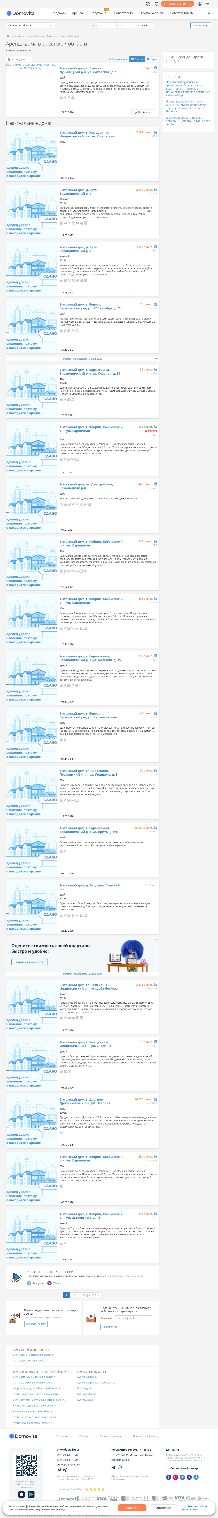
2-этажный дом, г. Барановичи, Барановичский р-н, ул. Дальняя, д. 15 (90, 658)
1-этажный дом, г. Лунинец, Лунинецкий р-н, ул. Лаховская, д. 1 (88, 70)
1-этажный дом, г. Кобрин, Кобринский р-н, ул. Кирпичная (91, 429)
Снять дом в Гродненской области (33, 1354)
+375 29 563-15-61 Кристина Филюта (132, 1455)
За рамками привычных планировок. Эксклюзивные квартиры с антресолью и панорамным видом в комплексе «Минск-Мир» (188, 88)
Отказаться (163, 1508)
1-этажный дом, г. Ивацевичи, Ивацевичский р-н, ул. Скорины (85, 1044)
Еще (201, 25)
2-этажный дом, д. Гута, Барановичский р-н (79, 191)
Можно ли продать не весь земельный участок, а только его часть (188, 121)
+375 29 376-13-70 (67, 1455)
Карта (153, 59)
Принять (132, 1508)
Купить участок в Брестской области (34, 1417)
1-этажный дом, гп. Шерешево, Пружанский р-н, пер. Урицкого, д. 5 (88, 772)
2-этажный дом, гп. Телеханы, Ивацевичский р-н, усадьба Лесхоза (89, 986)
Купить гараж (85, 1399)
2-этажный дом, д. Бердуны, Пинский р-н (90, 887)
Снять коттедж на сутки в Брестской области (39, 1399)
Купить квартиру (87, 1376)
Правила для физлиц (145, 1436)
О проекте (62, 1436)
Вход (206, 3)
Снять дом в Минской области (30, 1360)
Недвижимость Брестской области (27, 36)
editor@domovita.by (68, 1464)
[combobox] (30, 25)
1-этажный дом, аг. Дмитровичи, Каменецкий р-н (86, 486)
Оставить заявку (36, 1324)
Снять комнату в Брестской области (34, 1376)
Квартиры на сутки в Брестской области (36, 1388)
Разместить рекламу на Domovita (82, 358)
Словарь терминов (111, 1436)
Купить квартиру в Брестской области (35, 1394)
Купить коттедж (86, 1394)
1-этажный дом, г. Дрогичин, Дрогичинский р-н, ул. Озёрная (85, 1101)
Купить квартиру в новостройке (96, 1382)
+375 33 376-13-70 (67, 1459)
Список (139, 59)
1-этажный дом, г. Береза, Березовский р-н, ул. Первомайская (88, 715)
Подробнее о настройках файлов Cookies (194, 1508)
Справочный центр (184, 1468)
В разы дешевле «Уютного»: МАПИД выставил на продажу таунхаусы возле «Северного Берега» (186, 106)
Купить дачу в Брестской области (32, 1411)
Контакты (173, 1450)
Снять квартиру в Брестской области (34, 1382)
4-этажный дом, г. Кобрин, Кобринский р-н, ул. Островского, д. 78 (91, 1216)
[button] (61, 97)
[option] (31, 90)
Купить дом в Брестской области (32, 1422)
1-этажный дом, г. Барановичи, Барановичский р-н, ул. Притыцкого (89, 830)
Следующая (88, 1295)
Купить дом (84, 1388)
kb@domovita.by (120, 1459)
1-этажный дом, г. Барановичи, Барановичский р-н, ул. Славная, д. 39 (90, 371)
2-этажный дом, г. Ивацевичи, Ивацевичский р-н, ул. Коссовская (87, 134)
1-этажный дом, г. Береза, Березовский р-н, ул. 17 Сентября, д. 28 (90, 306)
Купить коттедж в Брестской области (34, 1405)
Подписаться (110, 1326)
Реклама (84, 1436)
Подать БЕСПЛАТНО (179, 3)
